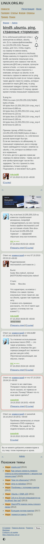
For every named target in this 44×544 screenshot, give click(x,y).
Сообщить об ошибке (10, 532)
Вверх (38, 528)
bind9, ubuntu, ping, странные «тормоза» (21, 29)
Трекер (4, 17)
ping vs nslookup (18, 484)
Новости (5, 9)
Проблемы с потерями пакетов (25, 487)
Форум (22, 13)
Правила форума (18, 528)
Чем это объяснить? (20, 480)
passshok (14, 400)
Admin (14, 23)
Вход (38, 9)
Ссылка (6, 182)
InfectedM (14, 175)
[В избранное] (36, 38)
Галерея (5, 13)
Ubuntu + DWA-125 (19, 494)
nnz (11, 241)
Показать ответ (17, 248)
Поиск (12, 17)
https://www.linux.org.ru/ (10, 535)
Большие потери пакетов (22, 511)
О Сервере (6, 528)
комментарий (18, 255)
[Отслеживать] (36, 45)
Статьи (14, 13)
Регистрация (28, 9)
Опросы (31, 13)
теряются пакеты (19, 514)
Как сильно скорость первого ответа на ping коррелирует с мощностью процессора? (23, 473)
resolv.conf (16, 467)
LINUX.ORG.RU (12, 3)
